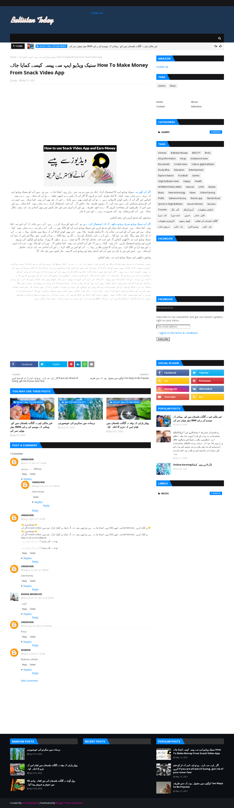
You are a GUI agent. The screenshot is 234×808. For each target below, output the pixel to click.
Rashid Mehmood (31, 594)
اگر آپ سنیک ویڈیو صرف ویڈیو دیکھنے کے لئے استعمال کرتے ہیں (117, 224)
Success (211, 203)
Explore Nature (166, 175)
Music (173, 85)
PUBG (161, 198)
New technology (177, 192)
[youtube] (172, 397)
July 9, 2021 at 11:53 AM (34, 519)
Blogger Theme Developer (69, 803)
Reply (24, 474)
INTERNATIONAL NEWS (169, 186)
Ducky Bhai (163, 169)
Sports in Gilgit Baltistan (170, 203)
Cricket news (180, 164)
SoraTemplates (30, 803)
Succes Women (195, 203)
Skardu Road (213, 198)
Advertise (196, 106)
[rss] (172, 381)
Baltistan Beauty (179, 152)
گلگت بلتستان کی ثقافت (206, 221)
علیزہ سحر (200, 215)
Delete (32, 474)
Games (161, 85)
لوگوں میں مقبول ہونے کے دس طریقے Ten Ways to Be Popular (198, 785)
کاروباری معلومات (166, 221)
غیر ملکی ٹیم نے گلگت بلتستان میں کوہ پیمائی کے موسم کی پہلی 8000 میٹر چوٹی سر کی (31, 426)
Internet (190, 186)
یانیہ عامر (207, 226)
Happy (186, 181)
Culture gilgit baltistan (203, 164)
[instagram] (172, 389)
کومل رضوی (184, 221)
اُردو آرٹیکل (188, 209)
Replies (27, 479)
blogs (183, 158)
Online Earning (207, 192)
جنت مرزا (175, 215)
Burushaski (163, 164)
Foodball (183, 175)
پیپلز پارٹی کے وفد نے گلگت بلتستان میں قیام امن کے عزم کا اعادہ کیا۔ (127, 425)
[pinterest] (207, 381)
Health (198, 181)
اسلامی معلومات (205, 209)
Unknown (27, 459)
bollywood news (199, 158)
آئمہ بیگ (175, 209)
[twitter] (207, 373)
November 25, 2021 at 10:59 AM (38, 597)
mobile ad (97, 13)
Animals (162, 152)
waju (15, 80)
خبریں (187, 215)
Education (179, 169)
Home (13, 57)
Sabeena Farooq (177, 198)
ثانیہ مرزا (162, 215)
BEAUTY (196, 152)
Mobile (212, 186)
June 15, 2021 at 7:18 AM (34, 463)
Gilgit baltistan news (168, 181)
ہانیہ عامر (179, 226)
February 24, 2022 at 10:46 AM (37, 625)
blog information (167, 158)
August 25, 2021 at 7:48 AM (46, 486)
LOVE (201, 186)
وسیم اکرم (193, 226)
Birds (207, 152)
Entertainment (196, 169)
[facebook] (172, 373)
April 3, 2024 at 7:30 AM (34, 653)
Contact (160, 106)
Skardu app (196, 198)
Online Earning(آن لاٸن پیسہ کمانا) (192, 464)
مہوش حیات (164, 226)
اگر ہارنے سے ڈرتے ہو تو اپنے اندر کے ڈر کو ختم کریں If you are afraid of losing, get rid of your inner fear (198, 768)
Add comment (29, 680)
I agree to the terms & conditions (178, 333)
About (194, 101)
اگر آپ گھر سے (143, 192)
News (192, 192)
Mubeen (26, 650)
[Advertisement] (80, 113)
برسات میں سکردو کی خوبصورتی (80, 46)
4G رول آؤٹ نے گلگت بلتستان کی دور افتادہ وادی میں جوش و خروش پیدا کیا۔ (51, 782)
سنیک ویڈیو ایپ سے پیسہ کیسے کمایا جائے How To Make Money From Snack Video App (197, 751)
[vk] (207, 389)
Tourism (162, 209)
